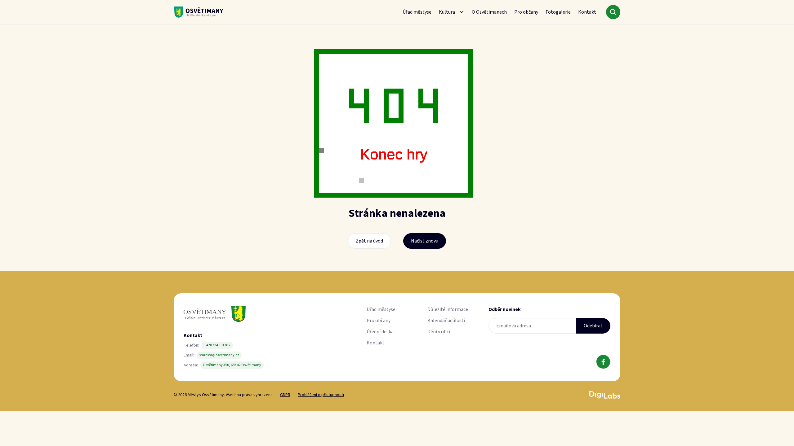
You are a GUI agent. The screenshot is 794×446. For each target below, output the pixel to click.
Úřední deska (380, 331)
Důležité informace (447, 309)
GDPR (285, 395)
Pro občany (526, 12)
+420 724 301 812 (217, 345)
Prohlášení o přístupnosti (321, 395)
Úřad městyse (417, 12)
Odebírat (593, 325)
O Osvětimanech (489, 12)
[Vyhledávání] (613, 12)
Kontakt (587, 12)
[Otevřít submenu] (461, 12)
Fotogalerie (558, 12)
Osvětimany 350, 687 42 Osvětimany (232, 365)
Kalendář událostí (446, 320)
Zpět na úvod (369, 241)
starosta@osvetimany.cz (219, 355)
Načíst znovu (424, 241)
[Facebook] (603, 362)
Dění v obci (438, 331)
